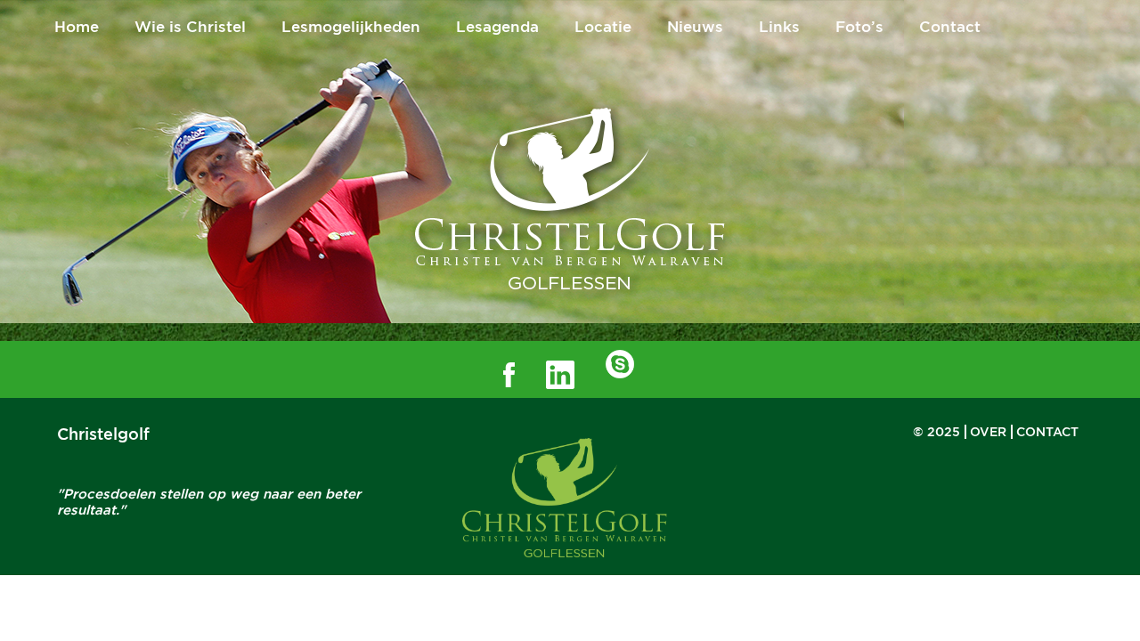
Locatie (602, 27)
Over (988, 432)
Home (76, 27)
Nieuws (695, 27)
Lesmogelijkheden (350, 27)
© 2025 (936, 432)
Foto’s (859, 27)
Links (779, 27)
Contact (950, 27)
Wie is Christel (190, 27)
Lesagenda (497, 27)
